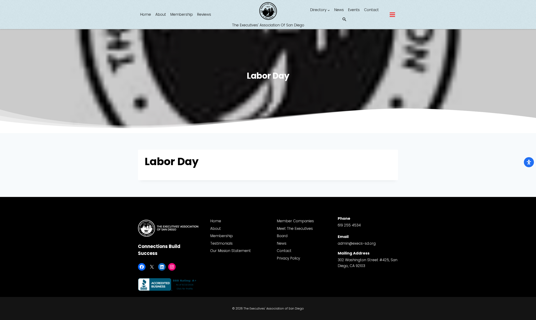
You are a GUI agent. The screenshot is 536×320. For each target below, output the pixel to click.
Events (354, 9)
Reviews (204, 14)
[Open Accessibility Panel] (529, 162)
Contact (371, 9)
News (339, 9)
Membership (181, 14)
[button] (344, 19)
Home (145, 14)
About (160, 14)
